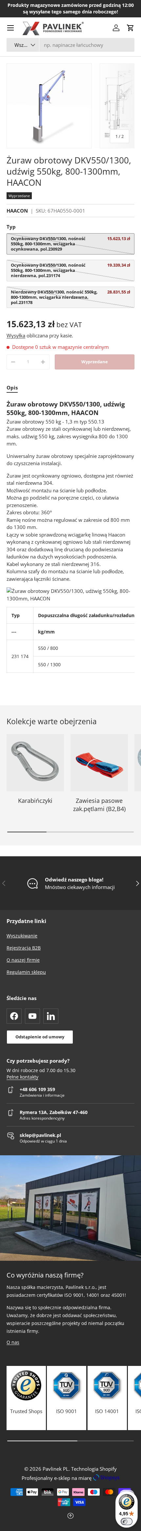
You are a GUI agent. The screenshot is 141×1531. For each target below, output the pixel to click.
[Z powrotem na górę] (70, 1516)
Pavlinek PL (56, 1468)
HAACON (17, 210)
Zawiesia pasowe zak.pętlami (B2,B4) (99, 805)
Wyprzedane (94, 362)
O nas (13, 1342)
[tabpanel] (70, 536)
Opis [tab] (12, 387)
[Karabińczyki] (35, 762)
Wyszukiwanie (22, 936)
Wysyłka (16, 335)
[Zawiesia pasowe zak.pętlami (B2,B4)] (99, 762)
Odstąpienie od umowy (39, 1037)
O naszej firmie (23, 960)
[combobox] (70, 45)
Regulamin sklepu (26, 972)
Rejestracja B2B (24, 948)
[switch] (126, 1521)
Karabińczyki (35, 800)
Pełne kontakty (22, 1077)
